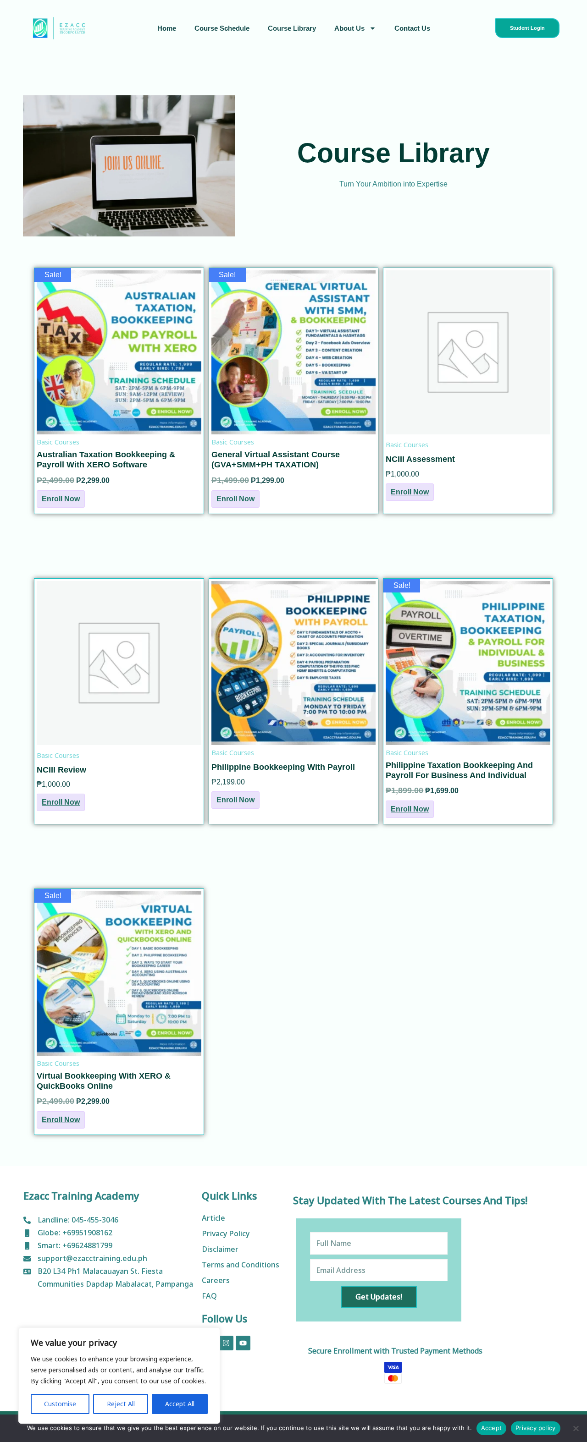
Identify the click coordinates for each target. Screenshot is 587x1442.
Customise (60, 1403)
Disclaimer (220, 1249)
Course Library (292, 28)
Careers (216, 1280)
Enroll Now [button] (61, 499)
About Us (349, 28)
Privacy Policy (225, 1233)
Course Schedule (221, 28)
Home (166, 28)
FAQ (209, 1296)
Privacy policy (535, 1427)
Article (213, 1218)
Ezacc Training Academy (81, 1195)
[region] (119, 1375)
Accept (491, 1427)
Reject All (121, 1403)
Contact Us (412, 28)
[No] (575, 1428)
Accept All (179, 1403)
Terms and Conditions (240, 1265)
